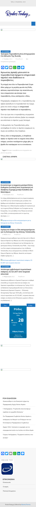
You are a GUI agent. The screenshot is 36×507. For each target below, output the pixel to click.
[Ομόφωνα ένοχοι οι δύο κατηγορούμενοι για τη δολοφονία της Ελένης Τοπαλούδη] (18, 221)
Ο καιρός (5, 487)
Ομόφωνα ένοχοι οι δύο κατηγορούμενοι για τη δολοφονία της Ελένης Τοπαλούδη (18, 230)
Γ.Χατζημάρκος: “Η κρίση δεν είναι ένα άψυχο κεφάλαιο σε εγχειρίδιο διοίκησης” (16, 410)
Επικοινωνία (6, 482)
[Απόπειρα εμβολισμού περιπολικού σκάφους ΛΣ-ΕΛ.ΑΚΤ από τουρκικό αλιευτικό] (18, 261)
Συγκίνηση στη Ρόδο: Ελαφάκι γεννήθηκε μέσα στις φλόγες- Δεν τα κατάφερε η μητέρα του (6, 305)
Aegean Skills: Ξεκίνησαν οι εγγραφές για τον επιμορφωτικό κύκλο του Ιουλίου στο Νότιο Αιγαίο (18, 428)
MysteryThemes (25, 504)
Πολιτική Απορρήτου (9, 491)
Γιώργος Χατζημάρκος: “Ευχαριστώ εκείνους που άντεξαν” (18, 436)
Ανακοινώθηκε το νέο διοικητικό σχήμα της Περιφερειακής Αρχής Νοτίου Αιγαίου (16, 402)
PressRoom (19, 59)
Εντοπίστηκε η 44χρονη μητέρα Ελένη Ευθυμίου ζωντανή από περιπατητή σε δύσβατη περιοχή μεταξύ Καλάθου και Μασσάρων (17, 188)
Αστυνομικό (6, 51)
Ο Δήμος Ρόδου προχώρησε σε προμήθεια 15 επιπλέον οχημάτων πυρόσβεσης (31, 305)
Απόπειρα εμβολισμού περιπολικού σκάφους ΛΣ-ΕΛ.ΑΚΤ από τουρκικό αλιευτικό (16, 271)
